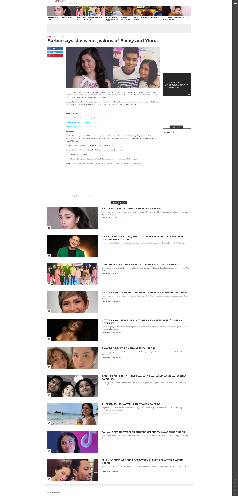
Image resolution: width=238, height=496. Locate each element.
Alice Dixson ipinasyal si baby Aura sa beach (132, 404)
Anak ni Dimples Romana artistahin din (128, 348)
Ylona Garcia (136, 163)
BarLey (109, 163)
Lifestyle (163, 491)
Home (152, 491)
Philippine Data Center (53, 492)
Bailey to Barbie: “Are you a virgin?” (80, 118)
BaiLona (90, 163)
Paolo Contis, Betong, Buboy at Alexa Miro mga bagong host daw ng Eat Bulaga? (143, 238)
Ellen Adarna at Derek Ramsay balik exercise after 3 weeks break (142, 461)
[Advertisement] (119, 28)
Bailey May (81, 163)
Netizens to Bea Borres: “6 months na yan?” (131, 208)
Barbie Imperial (100, 163)
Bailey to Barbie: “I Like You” (78, 122)
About (189, 491)
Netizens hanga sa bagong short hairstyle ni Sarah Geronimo (144, 292)
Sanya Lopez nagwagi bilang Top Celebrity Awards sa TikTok (143, 432)
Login (90, 196)
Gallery (170, 491)
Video (183, 491)
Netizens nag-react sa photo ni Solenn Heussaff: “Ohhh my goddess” (142, 322)
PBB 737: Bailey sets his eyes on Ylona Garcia (84, 127)
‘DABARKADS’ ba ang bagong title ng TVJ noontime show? (141, 264)
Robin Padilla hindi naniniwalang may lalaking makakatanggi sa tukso (144, 377)
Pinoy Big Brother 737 (121, 163)
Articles (177, 491)
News (49, 36)
